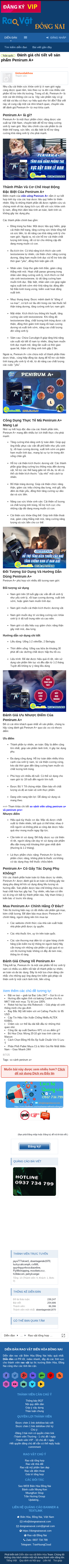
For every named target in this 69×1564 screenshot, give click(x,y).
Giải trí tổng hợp (34, 1474)
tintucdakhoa (24, 73)
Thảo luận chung (34, 1411)
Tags (5, 1059)
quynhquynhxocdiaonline (26, 1267)
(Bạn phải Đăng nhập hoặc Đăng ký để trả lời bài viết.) (43, 1134)
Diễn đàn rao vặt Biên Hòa (33, 1554)
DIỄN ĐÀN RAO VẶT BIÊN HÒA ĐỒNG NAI (33, 1349)
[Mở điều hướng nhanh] (63, 1335)
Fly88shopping (21, 1270)
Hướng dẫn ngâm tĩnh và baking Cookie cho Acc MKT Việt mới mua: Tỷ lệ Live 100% (33, 1000)
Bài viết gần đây (42, 47)
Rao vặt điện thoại (35, 1470)
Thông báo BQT (34, 1400)
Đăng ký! (34, 1146)
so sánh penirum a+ (21, 1059)
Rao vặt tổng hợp (34, 1460)
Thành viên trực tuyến (30, 1253)
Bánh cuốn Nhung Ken (34, 1489)
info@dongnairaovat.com (37, 1521)
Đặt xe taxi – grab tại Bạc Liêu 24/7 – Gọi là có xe (35, 995)
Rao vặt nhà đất (34, 1464)
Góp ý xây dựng (34, 1407)
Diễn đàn (10, 37)
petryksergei (32, 1274)
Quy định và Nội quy (29, 1560)
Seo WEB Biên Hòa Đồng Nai (34, 1486)
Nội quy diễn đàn (34, 1404)
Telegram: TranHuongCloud (36, 1544)
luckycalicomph (21, 1264)
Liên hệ (47, 1560)
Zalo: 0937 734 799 (37, 1539)
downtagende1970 (40, 1261)
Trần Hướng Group (34, 1496)
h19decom (19, 1274)
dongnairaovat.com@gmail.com (37, 1526)
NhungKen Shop (34, 1493)
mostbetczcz (37, 1270)
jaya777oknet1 (21, 1261)
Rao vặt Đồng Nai (37, 1535)
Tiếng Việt (11, 1560)
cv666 (34, 1264)
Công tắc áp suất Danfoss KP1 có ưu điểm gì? (34, 1030)
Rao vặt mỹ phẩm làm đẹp (34, 1467)
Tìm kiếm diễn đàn (15, 47)
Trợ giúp (57, 1560)
